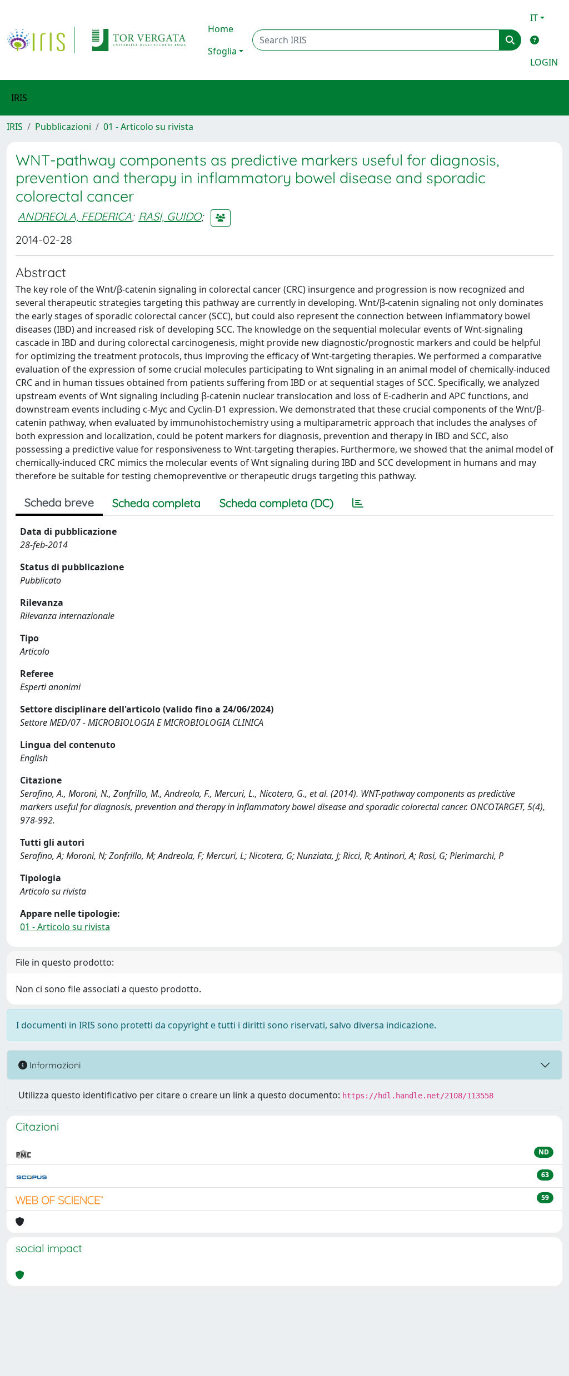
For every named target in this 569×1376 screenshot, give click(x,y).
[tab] (358, 503)
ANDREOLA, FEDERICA (75, 216)
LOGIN (544, 62)
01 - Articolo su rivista (148, 126)
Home (220, 29)
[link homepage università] (138, 40)
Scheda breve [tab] (59, 502)
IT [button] (534, 18)
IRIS (15, 126)
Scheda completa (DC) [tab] (276, 503)
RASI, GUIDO (169, 216)
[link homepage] (40, 40)
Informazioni (54, 1065)
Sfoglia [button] (222, 51)
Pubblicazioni (63, 126)
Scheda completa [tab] (156, 503)
